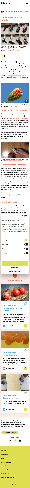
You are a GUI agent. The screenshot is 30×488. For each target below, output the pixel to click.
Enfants (8, 11)
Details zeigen (22, 258)
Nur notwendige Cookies (15, 271)
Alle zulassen (15, 263)
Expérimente (14, 11)
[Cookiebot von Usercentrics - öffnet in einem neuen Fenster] (22, 216)
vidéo (6, 128)
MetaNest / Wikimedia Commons (13, 160)
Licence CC (25, 160)
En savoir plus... (10, 325)
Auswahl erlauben (15, 267)
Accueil (3, 11)
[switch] (26, 244)
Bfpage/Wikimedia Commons (12, 50)
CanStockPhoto (13, 106)
